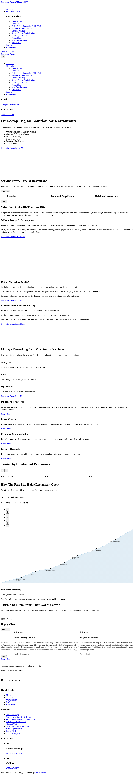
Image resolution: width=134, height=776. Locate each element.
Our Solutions (12, 11)
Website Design (18, 21)
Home (8, 695)
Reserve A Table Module (22, 28)
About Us (10, 697)
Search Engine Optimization (23, 33)
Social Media (17, 38)
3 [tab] (7, 515)
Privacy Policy (40, 773)
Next (4, 202)
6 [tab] (7, 523)
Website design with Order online (20, 717)
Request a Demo (8, 2)
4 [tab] (7, 518)
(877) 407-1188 (21, 2)
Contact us (10, 704)
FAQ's (9, 45)
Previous (5, 191)
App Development (19, 40)
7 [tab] (7, 526)
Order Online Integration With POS (26, 26)
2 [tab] (7, 512)
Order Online (17, 24)
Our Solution (11, 700)
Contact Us (11, 47)
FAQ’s (9, 702)
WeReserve (16, 42)
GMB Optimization (20, 35)
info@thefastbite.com (10, 104)
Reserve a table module (16, 722)
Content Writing (18, 31)
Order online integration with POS (20, 719)
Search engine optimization (17, 726)
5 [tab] (7, 520)
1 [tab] (7, 509)
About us (10, 9)
